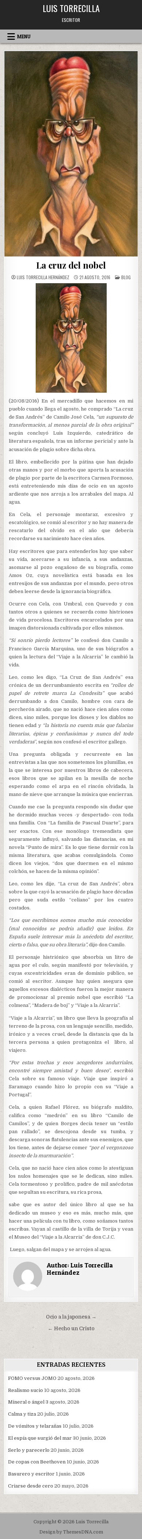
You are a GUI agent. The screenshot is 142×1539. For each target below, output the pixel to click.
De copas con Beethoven (37, 1462)
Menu (24, 36)
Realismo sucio (25, 1390)
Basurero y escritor (31, 1474)
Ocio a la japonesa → (71, 1317)
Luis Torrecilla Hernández (43, 277)
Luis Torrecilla (71, 8)
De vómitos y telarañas (35, 1426)
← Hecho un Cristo (71, 1328)
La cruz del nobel (71, 265)
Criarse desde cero (30, 1486)
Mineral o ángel (26, 1402)
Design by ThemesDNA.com (71, 1532)
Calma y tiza (22, 1414)
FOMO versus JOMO (32, 1378)
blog (126, 277)
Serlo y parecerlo (29, 1450)
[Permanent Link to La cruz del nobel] (71, 154)
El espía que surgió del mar (40, 1438)
